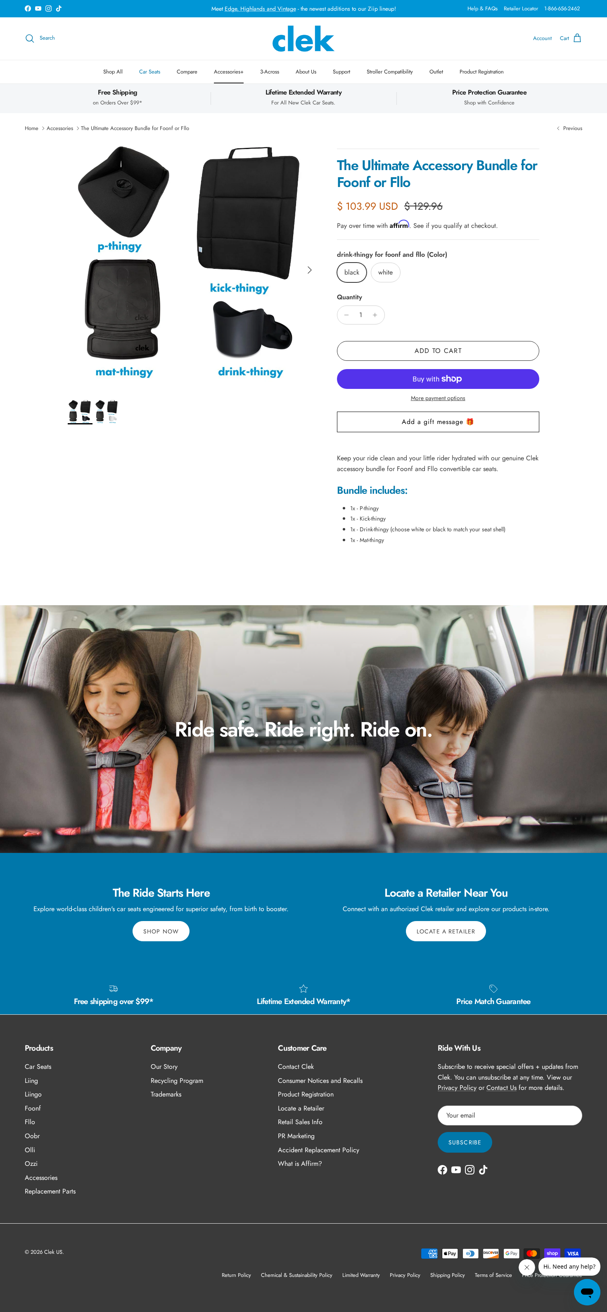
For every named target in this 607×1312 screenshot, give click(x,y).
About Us (306, 72)
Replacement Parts (50, 1191)
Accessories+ (229, 72)
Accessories (60, 128)
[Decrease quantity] (344, 315)
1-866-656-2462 (562, 8)
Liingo (33, 1094)
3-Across (269, 72)
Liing (31, 1080)
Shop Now (161, 931)
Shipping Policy (447, 1275)
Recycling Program (177, 1080)
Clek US (53, 1252)
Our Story (164, 1066)
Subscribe (464, 1142)
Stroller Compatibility (390, 72)
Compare (187, 72)
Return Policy (236, 1275)
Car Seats (149, 72)
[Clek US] (303, 39)
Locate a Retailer (446, 931)
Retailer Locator (521, 8)
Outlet (436, 72)
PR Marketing (296, 1136)
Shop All (113, 72)
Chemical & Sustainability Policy (296, 1275)
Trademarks (166, 1094)
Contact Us (501, 1087)
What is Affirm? (300, 1163)
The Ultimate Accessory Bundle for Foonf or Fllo (135, 128)
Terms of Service (493, 1275)
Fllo (30, 1122)
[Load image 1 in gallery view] (193, 265)
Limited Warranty (361, 1275)
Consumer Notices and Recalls (320, 1080)
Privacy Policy (457, 1087)
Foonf (33, 1108)
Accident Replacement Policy (318, 1150)
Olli (30, 1150)
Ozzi (31, 1163)
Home (31, 128)
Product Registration (482, 72)
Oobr (32, 1136)
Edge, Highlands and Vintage (260, 9)
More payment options (438, 398)
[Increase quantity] (377, 315)
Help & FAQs (482, 8)
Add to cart (438, 350)
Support (341, 72)
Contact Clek (296, 1066)
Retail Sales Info (300, 1122)
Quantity (349, 297)
